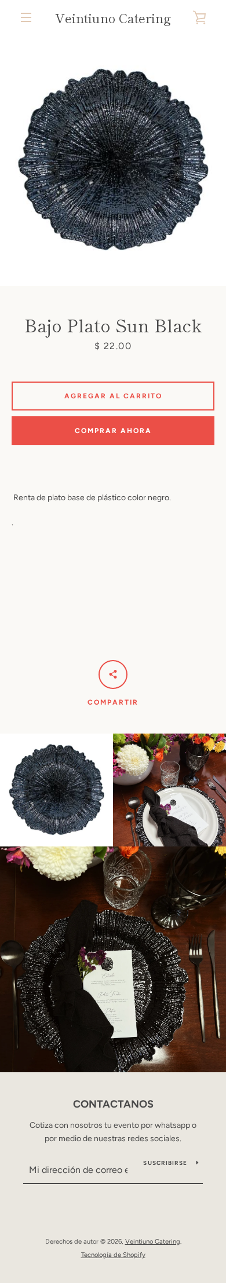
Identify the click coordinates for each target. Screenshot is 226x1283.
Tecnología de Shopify (113, 1255)
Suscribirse (165, 1163)
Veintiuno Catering (113, 17)
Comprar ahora (113, 431)
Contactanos (113, 1104)
